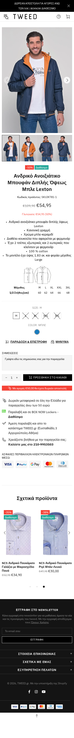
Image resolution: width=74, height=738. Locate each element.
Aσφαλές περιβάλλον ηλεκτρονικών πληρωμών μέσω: (35, 456)
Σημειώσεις (10, 353)
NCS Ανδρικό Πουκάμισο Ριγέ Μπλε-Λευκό (55, 565)
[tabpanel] (18, 546)
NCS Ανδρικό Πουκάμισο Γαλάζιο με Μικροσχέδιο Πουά (18, 566)
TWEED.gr (25, 16)
